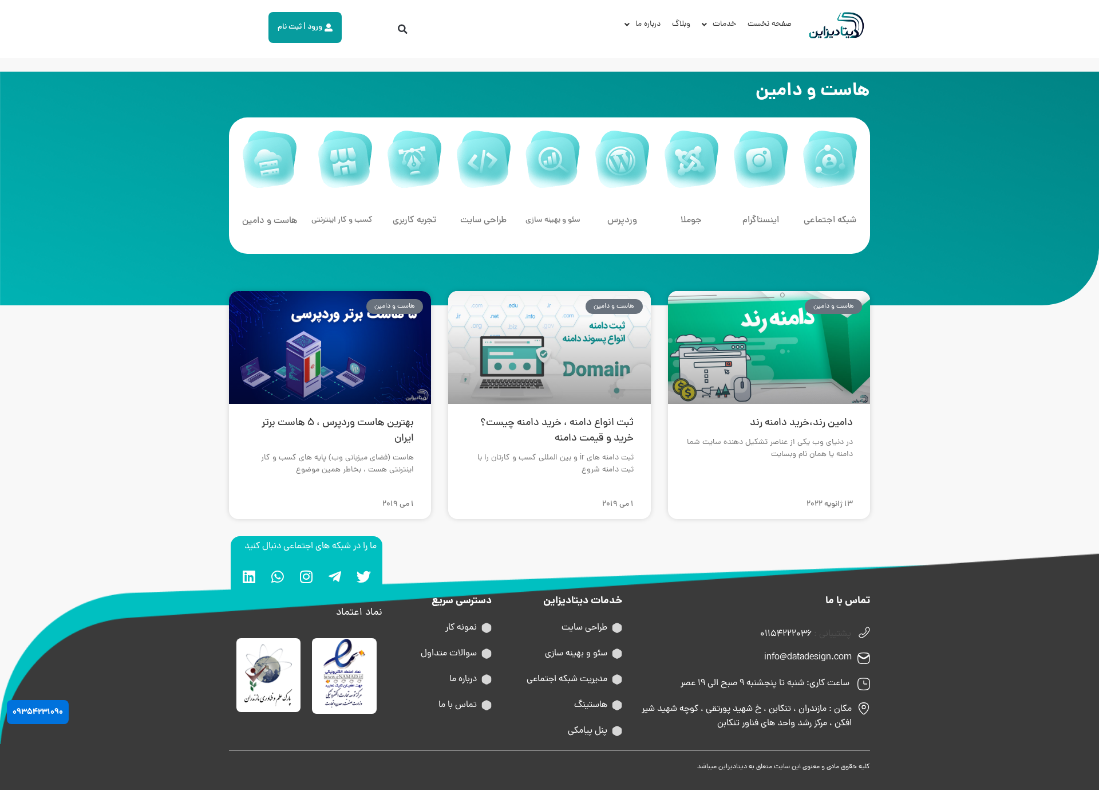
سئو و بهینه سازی (552, 220)
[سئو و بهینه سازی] (617, 653)
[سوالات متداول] (486, 653)
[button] (403, 29)
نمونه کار (461, 628)
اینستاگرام (760, 220)
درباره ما (648, 24)
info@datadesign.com (808, 658)
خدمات (724, 24)
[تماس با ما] (486, 705)
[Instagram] (306, 577)
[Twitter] (363, 577)
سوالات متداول (449, 654)
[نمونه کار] (486, 628)
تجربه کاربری (414, 220)
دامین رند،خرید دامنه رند (801, 423)
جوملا (691, 220)
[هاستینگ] (617, 705)
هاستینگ (590, 705)
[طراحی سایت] (617, 628)
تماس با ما (457, 705)
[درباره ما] (486, 679)
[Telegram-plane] (335, 577)
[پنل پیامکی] (617, 731)
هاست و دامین (269, 221)
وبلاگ (681, 24)
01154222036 (786, 634)
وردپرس (622, 220)
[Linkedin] (249, 577)
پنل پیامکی (587, 731)
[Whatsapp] (277, 577)
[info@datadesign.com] (863, 658)
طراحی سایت (483, 220)
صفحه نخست (770, 24)
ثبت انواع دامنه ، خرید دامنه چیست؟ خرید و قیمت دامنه (557, 430)
